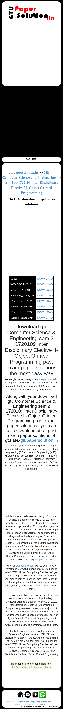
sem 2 (9, 182)
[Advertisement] (31, 53)
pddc (35, 704)
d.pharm (44, 702)
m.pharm (29, 704)
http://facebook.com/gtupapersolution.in (31, 667)
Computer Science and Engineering (29, 177)
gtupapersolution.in (23, 172)
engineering (12, 702)
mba (39, 704)
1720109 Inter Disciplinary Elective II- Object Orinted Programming (34, 188)
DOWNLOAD (45, 278)
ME (47, 172)
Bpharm (20, 702)
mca (43, 704)
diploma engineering (32, 702)
